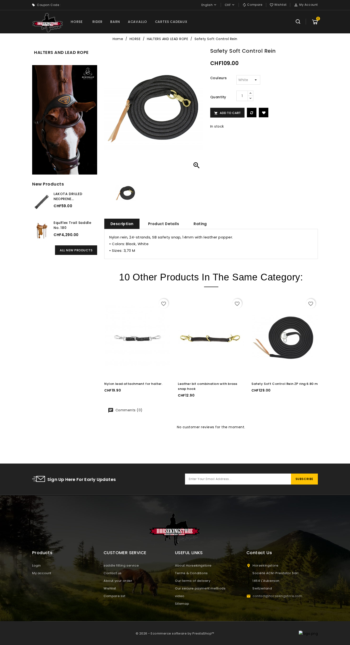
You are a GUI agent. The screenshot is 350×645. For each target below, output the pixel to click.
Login (36, 565)
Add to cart (227, 113)
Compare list (114, 596)
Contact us (113, 573)
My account (41, 573)
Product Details (163, 223)
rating (200, 223)
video (180, 596)
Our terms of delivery (192, 580)
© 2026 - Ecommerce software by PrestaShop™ (175, 633)
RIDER (97, 21)
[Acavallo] (64, 120)
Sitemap (182, 603)
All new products (76, 250)
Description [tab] (121, 223)
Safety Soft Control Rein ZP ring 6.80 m (284, 384)
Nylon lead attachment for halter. (133, 384)
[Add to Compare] (251, 112)
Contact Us (259, 553)
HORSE (77, 21)
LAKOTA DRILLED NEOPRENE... (68, 196)
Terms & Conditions (191, 573)
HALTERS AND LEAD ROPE (61, 52)
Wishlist (110, 588)
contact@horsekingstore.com (277, 596)
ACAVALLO (137, 21)
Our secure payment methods (200, 588)
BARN (115, 21)
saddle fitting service (121, 565)
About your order (118, 580)
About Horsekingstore (193, 565)
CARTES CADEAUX (171, 21)
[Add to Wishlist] (263, 112)
